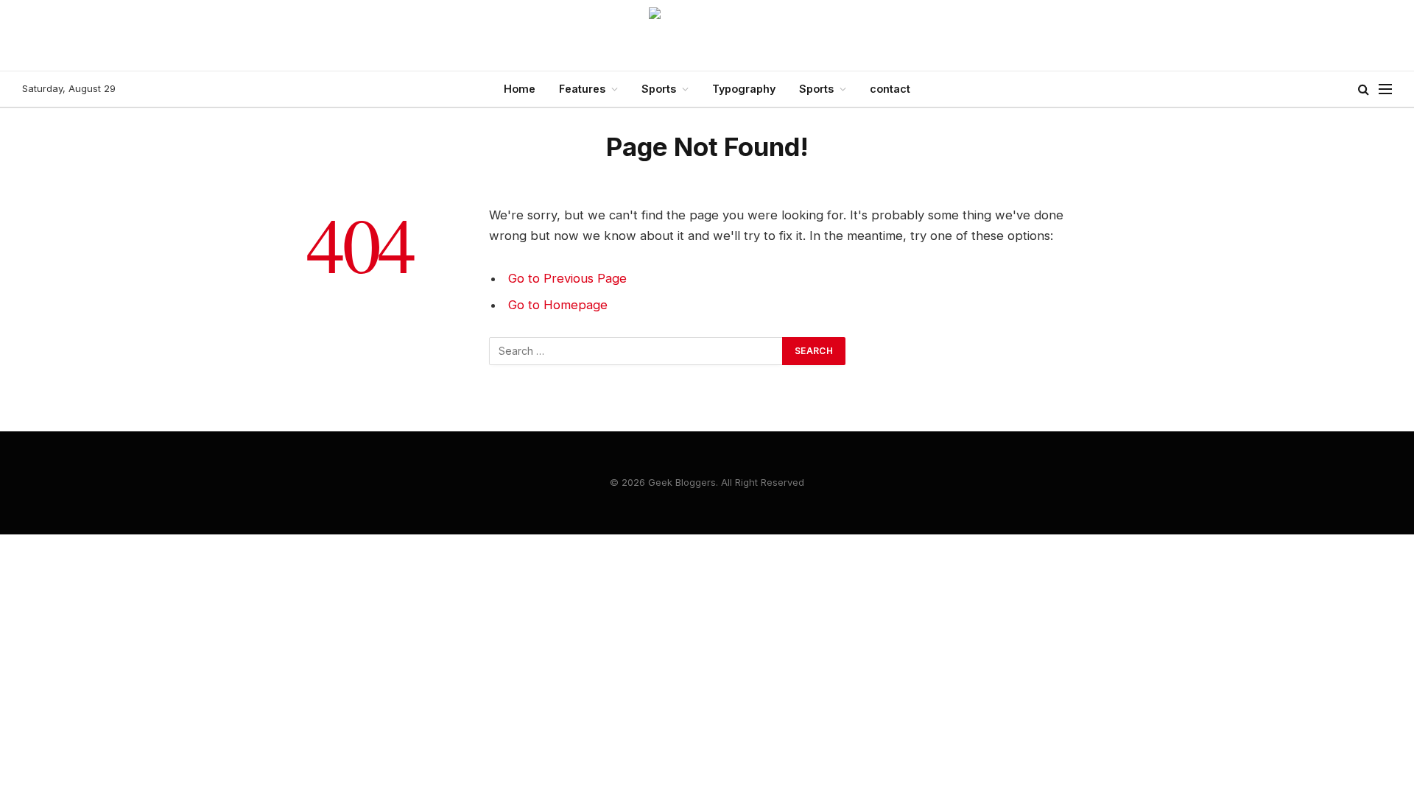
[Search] (1363, 89)
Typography (743, 88)
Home (519, 88)
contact (890, 88)
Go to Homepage (558, 304)
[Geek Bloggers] (707, 35)
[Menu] (1385, 89)
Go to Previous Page (567, 278)
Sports (658, 88)
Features (582, 88)
